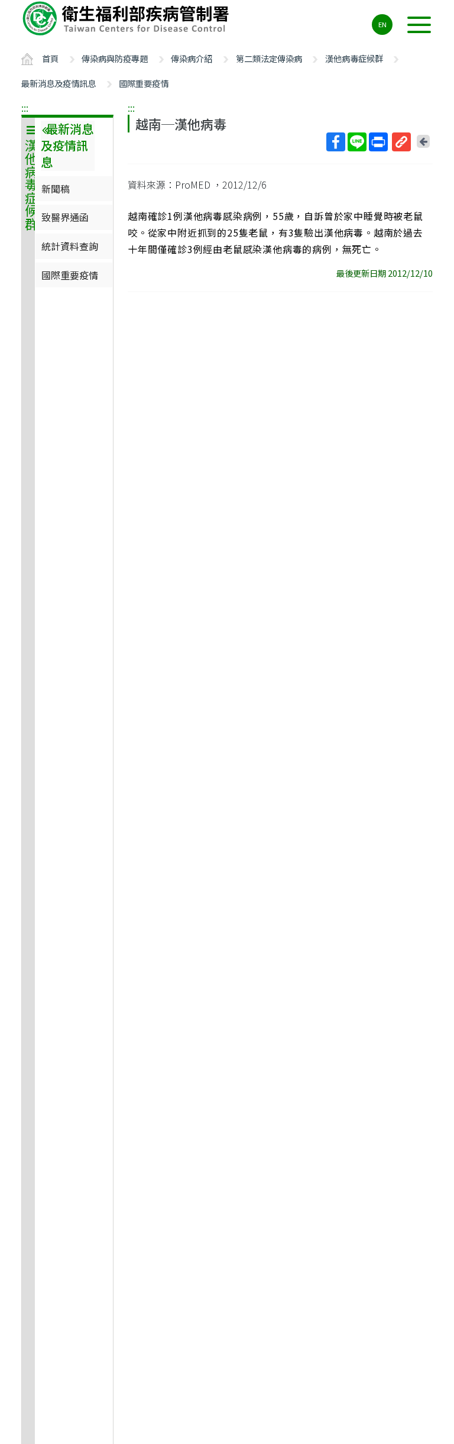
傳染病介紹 (191, 58)
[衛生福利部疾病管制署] (127, 18)
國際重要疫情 (143, 83)
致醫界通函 (65, 217)
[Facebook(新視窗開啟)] (335, 141)
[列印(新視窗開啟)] (378, 141)
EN (382, 24)
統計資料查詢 (69, 246)
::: (24, 108)
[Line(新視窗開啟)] (357, 141)
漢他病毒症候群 (354, 58)
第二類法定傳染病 (269, 58)
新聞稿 (55, 189)
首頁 (50, 58)
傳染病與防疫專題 (115, 58)
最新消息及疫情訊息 (58, 83)
